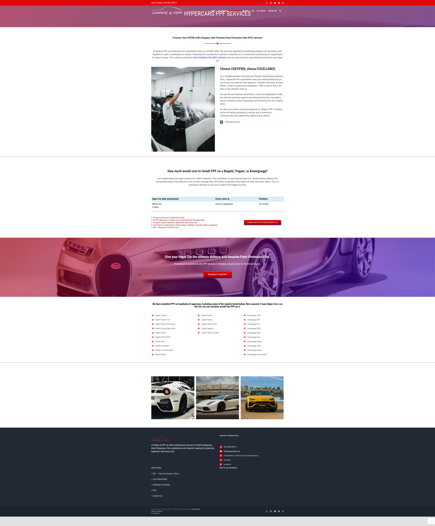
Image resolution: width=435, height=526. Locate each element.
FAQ (154, 490)
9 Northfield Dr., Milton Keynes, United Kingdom (241, 456)
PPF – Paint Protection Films (166, 473)
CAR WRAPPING (160, 479)
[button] (280, 11)
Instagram (227, 464)
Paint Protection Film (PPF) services (209, 57)
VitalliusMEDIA (196, 509)
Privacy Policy (155, 513)
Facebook (227, 460)
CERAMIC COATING (161, 484)
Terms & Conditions (157, 511)
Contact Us (157, 496)
